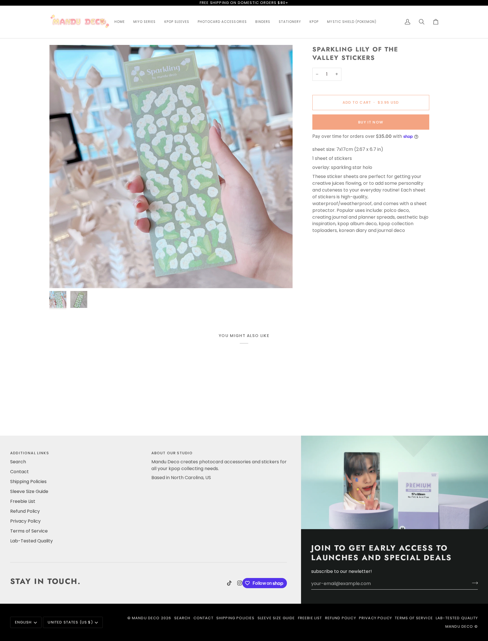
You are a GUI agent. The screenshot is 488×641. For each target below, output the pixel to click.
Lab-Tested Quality (31, 541)
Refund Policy (25, 511)
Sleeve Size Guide (29, 491)
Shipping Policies (28, 481)
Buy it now (370, 122)
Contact (19, 471)
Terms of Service (29, 531)
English (23, 622)
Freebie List (22, 501)
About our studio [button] (172, 453)
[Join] (473, 582)
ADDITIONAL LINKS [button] (29, 453)
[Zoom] (171, 166)
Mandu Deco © (461, 626)
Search (18, 462)
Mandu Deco (146, 618)
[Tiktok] (229, 583)
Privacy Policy (25, 521)
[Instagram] (239, 583)
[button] (119, 22)
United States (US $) (70, 622)
